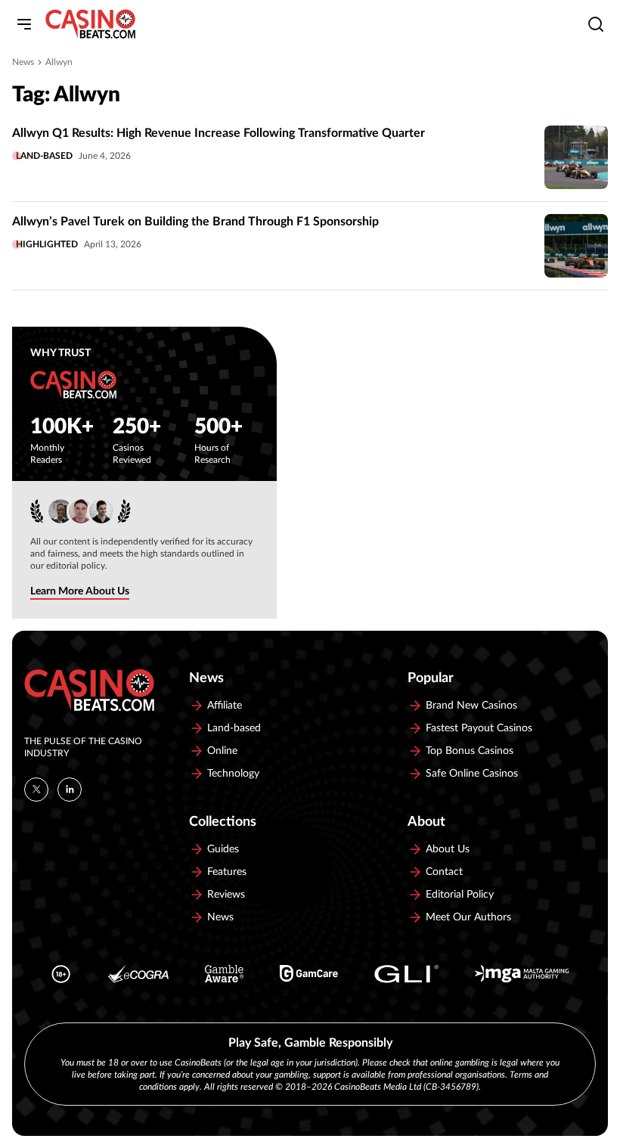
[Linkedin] (69, 789)
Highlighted (47, 244)
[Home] (90, 24)
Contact (444, 872)
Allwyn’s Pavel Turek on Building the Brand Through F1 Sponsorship (195, 222)
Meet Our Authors (468, 917)
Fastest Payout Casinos (479, 728)
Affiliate (224, 705)
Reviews (226, 894)
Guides (223, 849)
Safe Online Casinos (472, 773)
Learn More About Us (79, 591)
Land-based (44, 155)
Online (222, 751)
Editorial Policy (460, 894)
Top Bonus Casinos (469, 751)
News (23, 62)
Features (226, 872)
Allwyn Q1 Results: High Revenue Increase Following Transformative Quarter (218, 133)
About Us (448, 849)
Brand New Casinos (471, 705)
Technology (233, 773)
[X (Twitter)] (36, 789)
